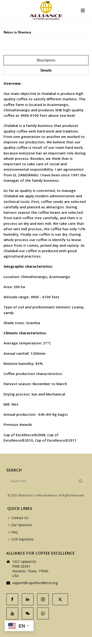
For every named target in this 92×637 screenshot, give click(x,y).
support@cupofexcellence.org (35, 583)
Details (46, 70)
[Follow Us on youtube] (12, 613)
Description (46, 60)
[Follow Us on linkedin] (27, 599)
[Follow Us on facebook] (12, 599)
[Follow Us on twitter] (60, 599)
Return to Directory (17, 32)
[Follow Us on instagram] (43, 599)
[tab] (46, 60)
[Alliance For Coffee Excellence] (46, 10)
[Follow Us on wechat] (27, 613)
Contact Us (19, 518)
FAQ (14, 532)
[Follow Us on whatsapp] (43, 613)
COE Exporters (22, 539)
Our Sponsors (21, 525)
